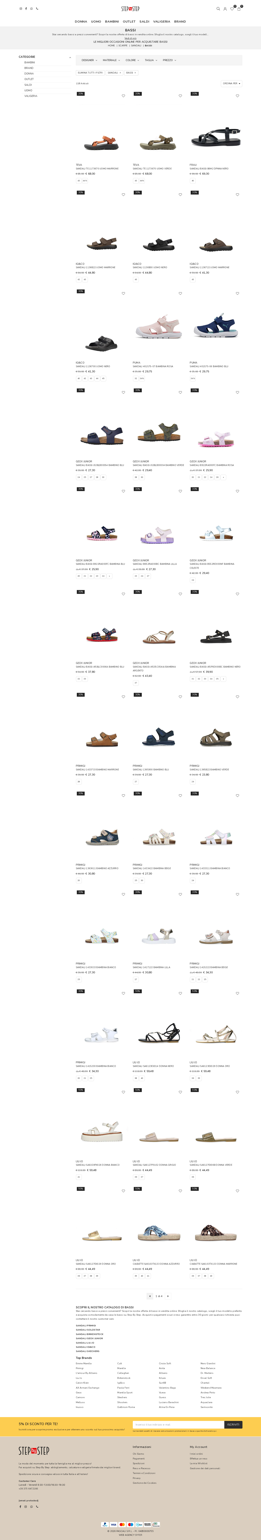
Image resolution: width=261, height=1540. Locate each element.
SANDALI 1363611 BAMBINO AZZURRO (97, 868)
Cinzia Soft (165, 1363)
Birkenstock (123, 1378)
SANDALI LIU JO (85, 1342)
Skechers (122, 1397)
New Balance (208, 1368)
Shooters (122, 1402)
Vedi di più (130, 38)
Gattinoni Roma (126, 1407)
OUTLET (129, 22)
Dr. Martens (207, 1373)
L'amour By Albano (86, 1373)
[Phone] (37, 1506)
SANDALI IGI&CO (85, 1347)
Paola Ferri (123, 1387)
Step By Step (134, 1314)
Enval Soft (206, 1378)
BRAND (180, 22)
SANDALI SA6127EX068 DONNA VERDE (211, 1165)
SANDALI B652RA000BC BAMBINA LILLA (155, 564)
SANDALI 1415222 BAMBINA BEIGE (209, 967)
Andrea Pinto (208, 1392)
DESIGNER (88, 60)
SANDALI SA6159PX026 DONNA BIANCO (98, 1165)
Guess (162, 1397)
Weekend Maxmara (211, 1387)
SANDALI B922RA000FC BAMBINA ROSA (212, 465)
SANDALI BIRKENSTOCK (90, 1334)
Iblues (162, 1378)
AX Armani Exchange (87, 1387)
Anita (162, 1368)
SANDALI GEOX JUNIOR (89, 1338)
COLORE (131, 60)
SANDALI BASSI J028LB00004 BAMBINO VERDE (158, 465)
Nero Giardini (208, 1363)
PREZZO (168, 60)
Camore (80, 1397)
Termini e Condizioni (144, 1473)
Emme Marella (84, 1363)
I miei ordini (196, 1453)
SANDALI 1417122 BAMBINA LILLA (151, 967)
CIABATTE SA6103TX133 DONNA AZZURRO (156, 1264)
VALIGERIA (161, 22)
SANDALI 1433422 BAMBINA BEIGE (152, 868)
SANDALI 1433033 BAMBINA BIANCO (96, 967)
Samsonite (206, 1407)
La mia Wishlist (199, 1463)
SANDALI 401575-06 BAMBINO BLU (209, 366)
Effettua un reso (199, 1458)
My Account (198, 1447)
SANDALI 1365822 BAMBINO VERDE (209, 769)
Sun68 (162, 1382)
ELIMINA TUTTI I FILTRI (90, 72)
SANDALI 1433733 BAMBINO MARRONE (97, 769)
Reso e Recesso (141, 1468)
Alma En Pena (166, 1407)
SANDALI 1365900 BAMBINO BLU (151, 769)
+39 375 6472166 (28, 1488)
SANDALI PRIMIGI (86, 1325)
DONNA (81, 22)
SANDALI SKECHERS (88, 1351)
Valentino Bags (167, 1387)
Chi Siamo (138, 1453)
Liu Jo (79, 1378)
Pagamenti (139, 1458)
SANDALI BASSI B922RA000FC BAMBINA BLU (100, 564)
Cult (119, 1363)
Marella (121, 1368)
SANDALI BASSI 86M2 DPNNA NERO (209, 168)
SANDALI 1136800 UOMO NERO (150, 267)
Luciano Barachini (169, 1402)
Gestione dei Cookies (144, 1482)
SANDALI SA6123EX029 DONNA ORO (210, 1066)
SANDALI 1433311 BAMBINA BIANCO (210, 868)
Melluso (80, 1402)
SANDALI (136, 45)
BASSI (148, 45)
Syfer (138, 1535)
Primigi (80, 1368)
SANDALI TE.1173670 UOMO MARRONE (97, 168)
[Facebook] (20, 1506)
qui (214, 1431)
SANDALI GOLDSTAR (88, 1329)
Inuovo (79, 1407)
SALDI (144, 22)
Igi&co (121, 1382)
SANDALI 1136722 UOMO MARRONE (209, 267)
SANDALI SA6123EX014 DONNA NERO (153, 1066)
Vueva (162, 1392)
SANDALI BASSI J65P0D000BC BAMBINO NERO (215, 666)
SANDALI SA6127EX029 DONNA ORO (96, 1264)
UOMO (96, 22)
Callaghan (123, 1373)
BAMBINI (112, 22)
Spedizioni (138, 1463)
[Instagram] (26, 1506)
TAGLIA (149, 60)
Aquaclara (206, 1402)
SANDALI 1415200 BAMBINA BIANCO (96, 1066)
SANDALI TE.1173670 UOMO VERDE (152, 168)
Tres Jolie (206, 1397)
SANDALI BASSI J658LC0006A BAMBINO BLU (100, 666)
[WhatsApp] (31, 1506)
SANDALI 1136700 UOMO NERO (93, 366)
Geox (79, 1392)
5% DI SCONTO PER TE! (38, 1424)
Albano (163, 1373)
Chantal (205, 1382)
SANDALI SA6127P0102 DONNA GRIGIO (154, 1165)
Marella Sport (124, 1392)
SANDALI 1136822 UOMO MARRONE (95, 267)
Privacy (137, 1478)
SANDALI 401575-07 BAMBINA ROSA (153, 366)
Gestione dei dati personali (205, 1468)
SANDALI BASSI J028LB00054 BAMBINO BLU (100, 465)
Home (111, 45)
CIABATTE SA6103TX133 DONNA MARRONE (213, 1264)
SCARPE (122, 45)
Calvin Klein (82, 1382)
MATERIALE (110, 60)
